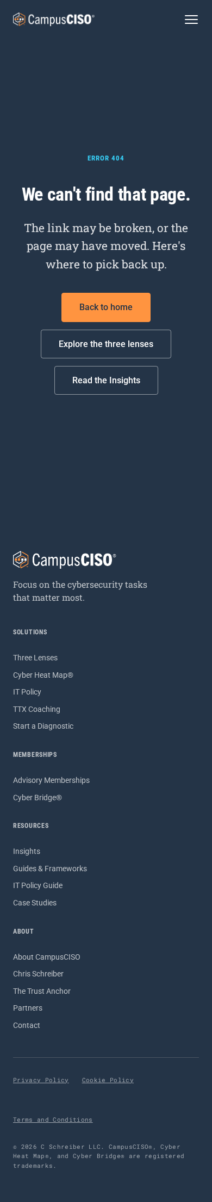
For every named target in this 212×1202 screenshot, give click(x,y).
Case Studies (35, 902)
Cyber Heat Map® (43, 675)
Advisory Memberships (51, 780)
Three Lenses (35, 657)
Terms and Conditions (53, 1119)
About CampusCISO (46, 957)
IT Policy (27, 691)
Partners (27, 1008)
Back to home (106, 307)
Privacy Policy (41, 1080)
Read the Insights (106, 380)
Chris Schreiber (38, 973)
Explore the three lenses (106, 344)
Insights (26, 851)
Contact (26, 1025)
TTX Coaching (36, 709)
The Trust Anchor (42, 991)
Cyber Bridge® (37, 797)
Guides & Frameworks (50, 868)
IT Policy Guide (38, 885)
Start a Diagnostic (43, 726)
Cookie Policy (108, 1080)
